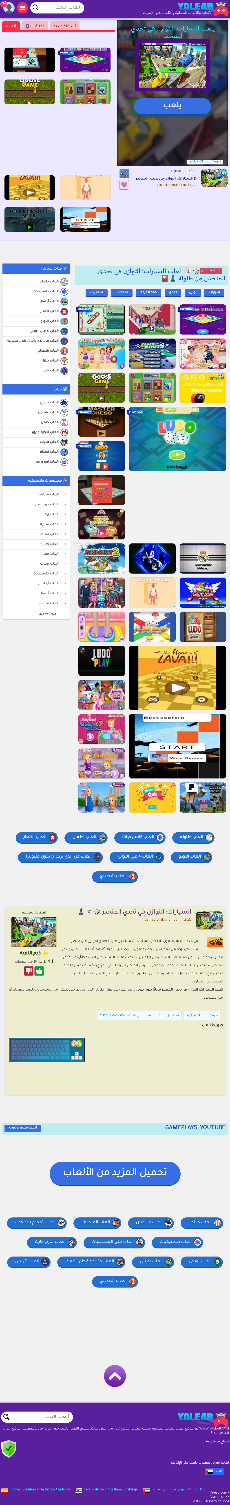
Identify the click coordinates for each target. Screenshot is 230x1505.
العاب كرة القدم (47, 505)
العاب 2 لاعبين (149, 1222)
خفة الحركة (148, 292)
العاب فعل (50, 554)
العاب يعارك (49, 544)
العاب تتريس (27, 1261)
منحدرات (96, 292)
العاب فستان (48, 603)
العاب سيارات (48, 524)
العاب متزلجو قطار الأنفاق (89, 1261)
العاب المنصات (47, 534)
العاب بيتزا (51, 361)
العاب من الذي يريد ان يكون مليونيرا (33, 341)
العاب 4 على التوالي (44, 331)
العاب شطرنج (48, 351)
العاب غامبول (48, 412)
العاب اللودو (49, 321)
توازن (192, 292)
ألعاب (11, 26)
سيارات (214, 292)
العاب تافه (51, 371)
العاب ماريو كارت (50, 1242)
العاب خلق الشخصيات (112, 1242)
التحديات (121, 292)
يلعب (172, 106)
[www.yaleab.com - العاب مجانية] (198, 1419)
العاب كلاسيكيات (46, 292)
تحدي (173, 292)
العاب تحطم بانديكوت (35, 1222)
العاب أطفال (49, 302)
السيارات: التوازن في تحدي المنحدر (176, 1490)
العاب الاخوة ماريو (45, 432)
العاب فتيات (49, 442)
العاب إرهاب (49, 514)
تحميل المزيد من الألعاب (115, 1173)
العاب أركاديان (48, 584)
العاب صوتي (49, 403)
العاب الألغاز (49, 311)
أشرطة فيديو (65, 26)
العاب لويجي (200, 1261)
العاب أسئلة (49, 452)
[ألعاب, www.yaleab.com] (198, 9)
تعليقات (35, 26)
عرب (218, 1471)
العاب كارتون (200, 1222)
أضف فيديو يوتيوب (23, 1128)
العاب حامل (50, 422)
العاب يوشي (151, 1261)
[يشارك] (124, 173)
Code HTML (218, 942)
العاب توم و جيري (46, 462)
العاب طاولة (49, 282)
